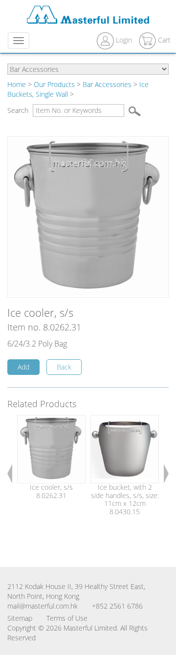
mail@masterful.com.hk (42, 606)
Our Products (54, 84)
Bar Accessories (107, 84)
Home (16, 84)
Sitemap (19, 618)
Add (23, 366)
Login (124, 39)
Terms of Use (67, 618)
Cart (163, 39)
